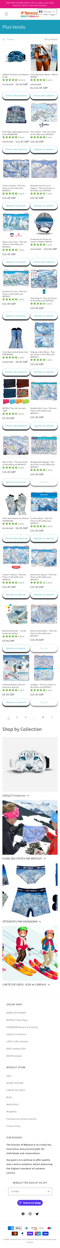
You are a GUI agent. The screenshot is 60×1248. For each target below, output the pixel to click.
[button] (6, 13)
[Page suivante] (51, 717)
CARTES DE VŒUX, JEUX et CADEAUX (24, 984)
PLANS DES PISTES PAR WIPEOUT (22, 858)
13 (43, 717)
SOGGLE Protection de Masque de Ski (15, 75)
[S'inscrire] (48, 1191)
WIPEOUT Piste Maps (17, 1020)
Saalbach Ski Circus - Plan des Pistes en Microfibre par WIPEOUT (43, 410)
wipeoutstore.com (17, 1239)
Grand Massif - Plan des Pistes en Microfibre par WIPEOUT (43, 299)
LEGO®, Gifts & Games (17, 1041)
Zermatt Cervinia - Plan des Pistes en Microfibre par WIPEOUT (14, 293)
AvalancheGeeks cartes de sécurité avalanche (13, 685)
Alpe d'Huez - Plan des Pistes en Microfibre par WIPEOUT (15, 463)
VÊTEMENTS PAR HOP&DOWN (19, 921)
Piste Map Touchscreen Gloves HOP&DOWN (15, 519)
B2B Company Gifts (16, 1048)
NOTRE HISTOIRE (14, 1083)
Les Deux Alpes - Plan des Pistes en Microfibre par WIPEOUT (41, 520)
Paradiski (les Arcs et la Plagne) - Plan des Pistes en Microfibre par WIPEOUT (42, 188)
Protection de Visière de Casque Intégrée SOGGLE (41, 240)
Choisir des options (16, 95)
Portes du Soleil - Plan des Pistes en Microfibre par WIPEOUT (13, 188)
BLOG (9, 1097)
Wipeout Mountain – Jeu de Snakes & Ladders (14, 632)
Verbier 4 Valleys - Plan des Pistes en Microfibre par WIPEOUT (14, 577)
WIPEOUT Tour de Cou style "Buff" (14, 409)
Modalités (11, 1111)
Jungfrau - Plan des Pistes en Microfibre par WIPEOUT (43, 685)
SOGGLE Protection (14, 795)
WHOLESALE (12, 1104)
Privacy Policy (13, 1126)
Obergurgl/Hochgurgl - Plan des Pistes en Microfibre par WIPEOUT (42, 464)
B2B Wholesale (14, 1055)
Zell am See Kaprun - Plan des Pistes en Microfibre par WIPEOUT (43, 577)
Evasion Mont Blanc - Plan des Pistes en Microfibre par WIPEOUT (43, 633)
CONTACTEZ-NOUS (15, 1090)
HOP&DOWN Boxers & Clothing (22, 1027)
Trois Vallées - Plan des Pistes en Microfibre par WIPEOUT (43, 133)
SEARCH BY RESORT (16, 1012)
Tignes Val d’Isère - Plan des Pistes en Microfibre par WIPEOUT (14, 244)
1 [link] (8, 717)
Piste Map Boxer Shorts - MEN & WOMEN (44, 75)
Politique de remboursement (21, 1118)
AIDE (8, 1075)
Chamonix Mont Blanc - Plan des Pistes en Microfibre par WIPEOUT (42, 354)
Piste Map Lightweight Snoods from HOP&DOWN (15, 133)
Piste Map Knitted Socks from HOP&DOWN (15, 353)
